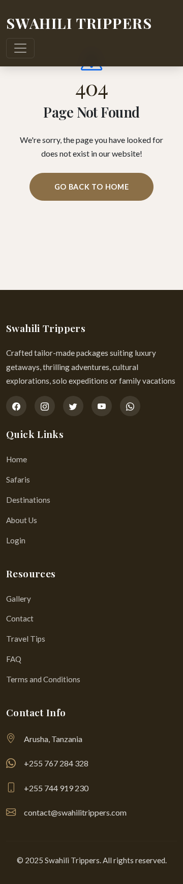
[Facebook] (16, 406)
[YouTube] (102, 406)
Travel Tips (25, 638)
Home (16, 459)
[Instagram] (45, 406)
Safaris (18, 479)
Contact (20, 618)
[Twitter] (73, 406)
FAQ (13, 659)
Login (15, 540)
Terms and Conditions (43, 679)
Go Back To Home (91, 186)
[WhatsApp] (130, 406)
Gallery (18, 598)
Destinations (28, 499)
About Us (21, 520)
